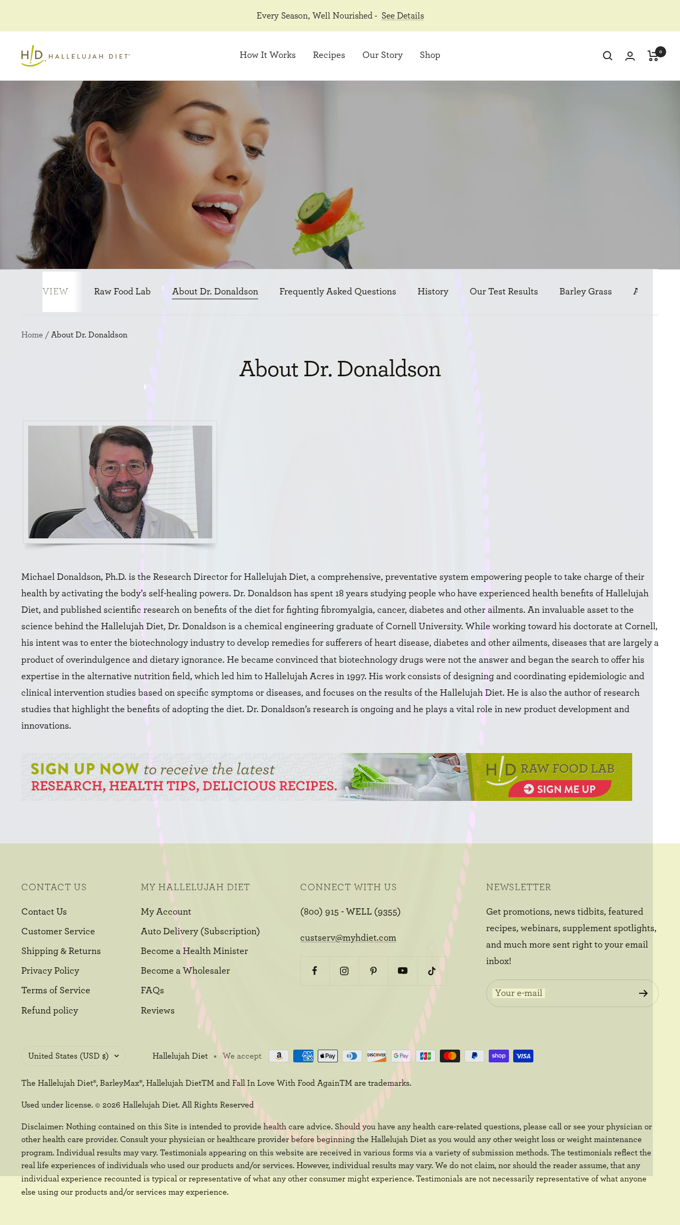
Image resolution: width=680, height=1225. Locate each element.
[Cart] (653, 55)
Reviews (158, 1011)
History (433, 292)
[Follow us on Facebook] (314, 970)
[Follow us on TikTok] (431, 970)
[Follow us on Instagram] (344, 970)
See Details (402, 15)
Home (32, 335)
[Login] (630, 56)
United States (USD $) (68, 1056)
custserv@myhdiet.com (348, 938)
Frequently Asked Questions (337, 292)
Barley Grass (585, 292)
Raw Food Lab (122, 292)
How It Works (268, 56)
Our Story (382, 56)
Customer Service (58, 931)
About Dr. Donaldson (215, 292)
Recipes (329, 56)
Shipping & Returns (61, 951)
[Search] (608, 56)
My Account (166, 912)
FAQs (152, 990)
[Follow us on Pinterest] (373, 970)
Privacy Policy (50, 971)
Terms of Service (55, 990)
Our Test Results (504, 292)
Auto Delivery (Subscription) (200, 931)
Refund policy (49, 1011)
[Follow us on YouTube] (402, 970)
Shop (430, 56)
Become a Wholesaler (185, 971)
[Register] (643, 993)
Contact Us (44, 912)
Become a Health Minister (194, 951)
